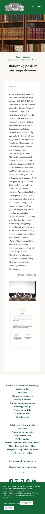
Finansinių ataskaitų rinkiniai (22, 446)
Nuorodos (22, 392)
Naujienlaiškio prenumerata (22, 467)
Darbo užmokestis (22, 435)
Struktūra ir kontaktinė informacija (22, 385)
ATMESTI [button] (8, 508)
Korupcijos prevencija (22, 396)
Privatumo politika (23, 410)
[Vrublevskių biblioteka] (5, 7)
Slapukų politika (22, 413)
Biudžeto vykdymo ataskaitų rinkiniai (22, 442)
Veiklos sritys (22, 389)
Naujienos (26, 57)
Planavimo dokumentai (23, 432)
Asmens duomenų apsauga (23, 403)
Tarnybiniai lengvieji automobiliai (22, 449)
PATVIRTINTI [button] (27, 503)
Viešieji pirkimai (22, 439)
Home (18, 57)
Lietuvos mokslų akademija (22, 461)
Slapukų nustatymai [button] (11, 503)
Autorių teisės (23, 417)
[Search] (31, 7)
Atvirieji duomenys (23, 399)
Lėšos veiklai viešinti (22, 453)
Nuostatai (22, 428)
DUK (22, 472)
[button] (39, 7)
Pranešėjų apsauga (23, 406)
